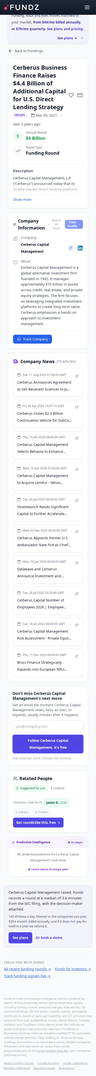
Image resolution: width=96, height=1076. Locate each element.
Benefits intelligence (17, 1068)
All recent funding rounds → (27, 969)
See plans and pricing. (65, 29)
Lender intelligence (75, 1063)
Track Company (35, 339)
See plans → (67, 38)
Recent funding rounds (19, 1063)
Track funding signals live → (27, 975)
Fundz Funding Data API (52, 1051)
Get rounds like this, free (36, 822)
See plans (20, 937)
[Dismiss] (82, 38)
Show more (22, 199)
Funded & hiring (48, 1063)
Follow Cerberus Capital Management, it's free (48, 744)
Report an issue (56, 224)
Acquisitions (66, 1068)
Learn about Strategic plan (50, 869)
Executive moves (44, 1068)
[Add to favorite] (71, 95)
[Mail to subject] (80, 95)
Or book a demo (49, 937)
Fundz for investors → (73, 969)
